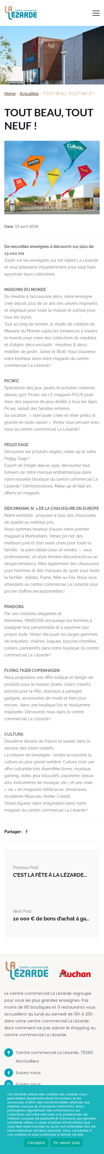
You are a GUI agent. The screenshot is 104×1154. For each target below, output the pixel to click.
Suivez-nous (28, 1073)
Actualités (29, 93)
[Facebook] (26, 831)
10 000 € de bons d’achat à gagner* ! (52, 919)
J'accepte (36, 1142)
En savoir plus (67, 1142)
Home (10, 93)
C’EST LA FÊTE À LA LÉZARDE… (50, 875)
